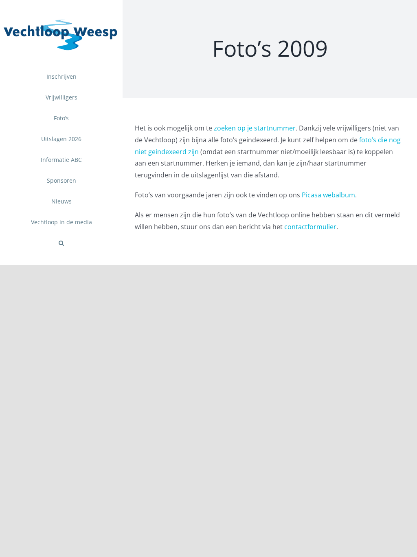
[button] (61, 243)
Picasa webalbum (328, 194)
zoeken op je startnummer (255, 128)
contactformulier (310, 226)
